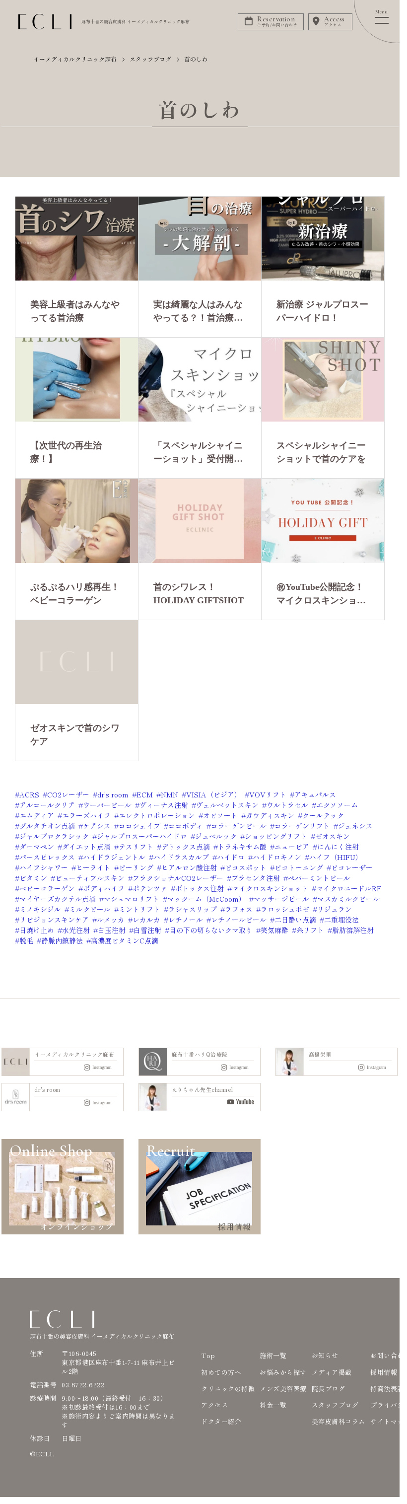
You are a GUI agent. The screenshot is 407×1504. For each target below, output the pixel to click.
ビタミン (33, 878)
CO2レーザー (68, 794)
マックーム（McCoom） (206, 899)
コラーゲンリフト (302, 826)
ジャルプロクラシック (54, 836)
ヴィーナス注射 (163, 805)
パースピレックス (47, 857)
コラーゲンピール (239, 826)
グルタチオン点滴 (47, 826)
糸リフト (310, 930)
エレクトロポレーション (157, 815)
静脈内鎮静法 (62, 940)
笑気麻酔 (274, 930)
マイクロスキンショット (270, 888)
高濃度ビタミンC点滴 (124, 940)
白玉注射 (112, 930)
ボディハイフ (104, 888)
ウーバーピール (107, 805)
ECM (144, 794)
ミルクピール (90, 909)
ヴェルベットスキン (227, 805)
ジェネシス (355, 826)
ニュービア (291, 847)
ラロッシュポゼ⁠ (285, 909)
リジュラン (334, 909)
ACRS (29, 794)
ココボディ (185, 826)
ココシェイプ (139, 826)
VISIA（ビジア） (213, 794)
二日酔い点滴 (295, 920)
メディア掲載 (332, 1372)
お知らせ (325, 1355)
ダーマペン (36, 847)
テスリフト (136, 847)
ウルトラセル (287, 805)
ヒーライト (93, 867)
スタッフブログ (335, 1405)
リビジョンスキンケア (54, 920)
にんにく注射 (338, 847)
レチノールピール (239, 920)
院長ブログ (328, 1388)
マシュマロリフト (131, 899)
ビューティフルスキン (90, 878)
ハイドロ (231, 857)
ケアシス (97, 826)
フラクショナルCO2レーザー (178, 878)
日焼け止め (36, 930)
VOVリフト (267, 794)
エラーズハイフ (86, 815)
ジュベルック (216, 836)
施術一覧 (273, 1355)
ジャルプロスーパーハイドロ (142, 836)
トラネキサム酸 (242, 847)
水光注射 (76, 930)
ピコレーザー (352, 867)
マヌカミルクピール (348, 899)
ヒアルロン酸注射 (189, 867)
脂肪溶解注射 (353, 930)
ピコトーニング (298, 867)
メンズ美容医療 (283, 1388)
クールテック (323, 815)
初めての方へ (221, 1372)
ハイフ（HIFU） (335, 857)
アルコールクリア (47, 805)
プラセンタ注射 (255, 878)
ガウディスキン (270, 815)
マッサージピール (281, 899)
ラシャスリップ (192, 909)
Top (208, 1355)
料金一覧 (273, 1405)
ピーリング (136, 867)
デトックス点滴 (185, 847)
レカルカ (146, 920)
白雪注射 (147, 930)
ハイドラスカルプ (181, 857)
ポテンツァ (150, 888)
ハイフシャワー (43, 867)
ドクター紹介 (221, 1421)
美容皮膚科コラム (338, 1421)
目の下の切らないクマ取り (211, 930)
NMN (169, 794)
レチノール (185, 920)
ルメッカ (111, 920)
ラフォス (239, 909)
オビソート (220, 815)
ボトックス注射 (199, 888)
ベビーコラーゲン (47, 888)
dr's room (113, 794)
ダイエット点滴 (86, 847)
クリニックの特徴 (228, 1388)
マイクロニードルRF (348, 888)
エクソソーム (337, 805)
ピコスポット (246, 867)
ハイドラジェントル (114, 857)
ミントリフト (139, 909)
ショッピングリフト (276, 836)
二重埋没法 (341, 920)
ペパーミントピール (319, 878)
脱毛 (26, 940)
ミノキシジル (40, 909)
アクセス (214, 1405)
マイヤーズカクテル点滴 (57, 899)
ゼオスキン (332, 836)
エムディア (36, 815)
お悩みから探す (283, 1372)
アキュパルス (315, 794)
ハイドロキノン (277, 857)
